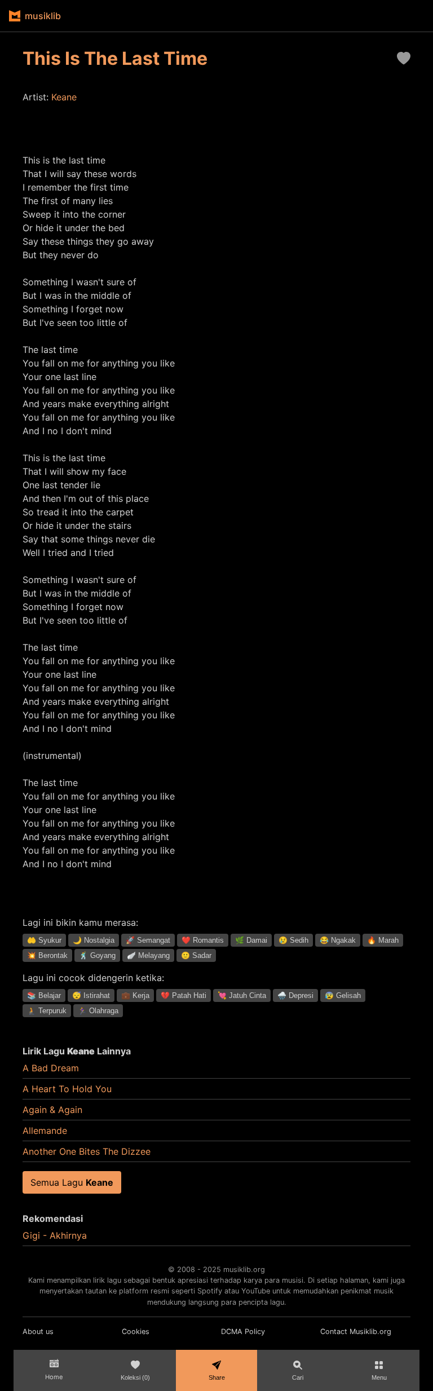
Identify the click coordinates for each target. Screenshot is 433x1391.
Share (217, 1377)
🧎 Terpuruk (47, 1010)
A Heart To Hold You (67, 1088)
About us (38, 1331)
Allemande (45, 1130)
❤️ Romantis (203, 940)
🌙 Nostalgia (93, 940)
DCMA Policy (243, 1331)
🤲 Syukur (44, 940)
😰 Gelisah (343, 995)
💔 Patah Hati (183, 995)
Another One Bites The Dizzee (87, 1151)
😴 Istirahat (91, 995)
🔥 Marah (383, 940)
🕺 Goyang (97, 955)
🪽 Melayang (148, 955)
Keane (64, 97)
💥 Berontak (47, 955)
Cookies (135, 1331)
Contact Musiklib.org (355, 1331)
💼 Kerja (135, 995)
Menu (379, 1377)
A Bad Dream (51, 1068)
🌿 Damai (251, 940)
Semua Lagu (71, 1182)
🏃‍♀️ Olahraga (98, 1010)
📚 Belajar (44, 995)
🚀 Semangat (148, 940)
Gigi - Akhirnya (55, 1235)
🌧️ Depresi (295, 995)
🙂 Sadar (196, 955)
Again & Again (52, 1109)
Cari (297, 1377)
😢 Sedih (293, 940)
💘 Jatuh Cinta (242, 995)
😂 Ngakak (338, 940)
